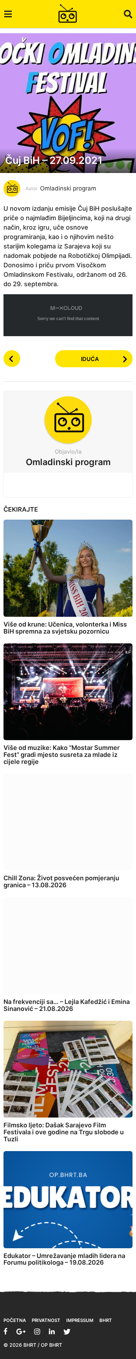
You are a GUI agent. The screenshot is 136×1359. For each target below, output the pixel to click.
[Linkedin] (52, 1331)
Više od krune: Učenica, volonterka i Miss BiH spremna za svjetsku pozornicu (65, 628)
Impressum (79, 1320)
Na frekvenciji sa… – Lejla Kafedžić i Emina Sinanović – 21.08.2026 (66, 1005)
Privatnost (46, 1320)
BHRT (105, 1320)
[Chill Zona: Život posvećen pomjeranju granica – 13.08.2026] (68, 822)
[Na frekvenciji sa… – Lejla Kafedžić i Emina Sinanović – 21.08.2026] (68, 945)
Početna (14, 1320)
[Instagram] (37, 1331)
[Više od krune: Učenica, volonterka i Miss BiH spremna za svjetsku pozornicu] (68, 568)
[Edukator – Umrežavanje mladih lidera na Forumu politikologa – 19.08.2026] (68, 1199)
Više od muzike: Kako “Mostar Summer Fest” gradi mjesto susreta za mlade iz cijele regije (61, 754)
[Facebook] (5, 1331)
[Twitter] (66, 1331)
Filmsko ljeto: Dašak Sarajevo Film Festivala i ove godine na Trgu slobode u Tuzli (63, 1132)
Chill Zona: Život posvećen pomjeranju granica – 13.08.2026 (61, 881)
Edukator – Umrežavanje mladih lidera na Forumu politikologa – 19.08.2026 (64, 1259)
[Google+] (20, 1331)
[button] (7, 14)
